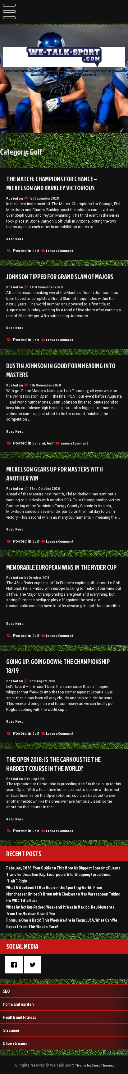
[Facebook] (15, 964)
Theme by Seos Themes (94, 1065)
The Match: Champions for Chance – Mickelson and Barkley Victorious (51, 183)
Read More (15, 238)
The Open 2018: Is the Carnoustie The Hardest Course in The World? (53, 764)
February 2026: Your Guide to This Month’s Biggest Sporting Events (63, 868)
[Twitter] (34, 964)
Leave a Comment (59, 250)
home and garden (18, 1004)
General (38, 443)
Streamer (11, 1030)
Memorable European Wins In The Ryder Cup (61, 567)
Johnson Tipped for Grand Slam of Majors (59, 276)
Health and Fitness (19, 1017)
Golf (35, 250)
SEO (6, 991)
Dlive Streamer (16, 1043)
